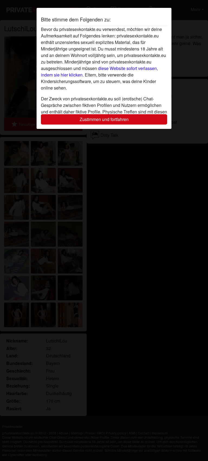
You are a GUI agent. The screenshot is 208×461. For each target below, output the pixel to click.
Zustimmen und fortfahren (104, 119)
